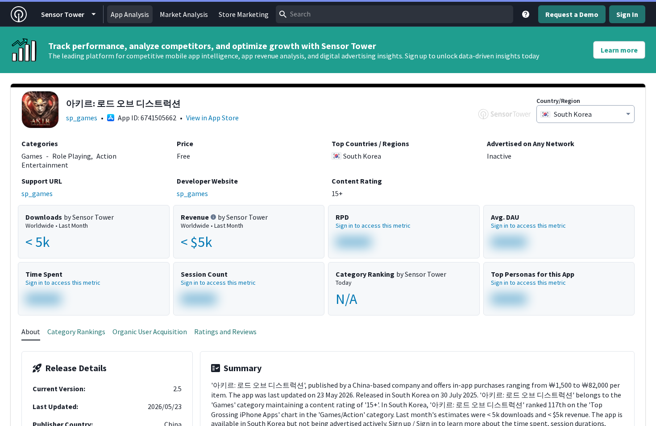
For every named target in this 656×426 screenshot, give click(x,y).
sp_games (81, 117)
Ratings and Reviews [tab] (225, 331)
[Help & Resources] (526, 14)
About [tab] (30, 331)
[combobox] (394, 14)
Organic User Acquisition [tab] (149, 331)
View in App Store (212, 117)
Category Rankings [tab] (76, 331)
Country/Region (558, 101)
